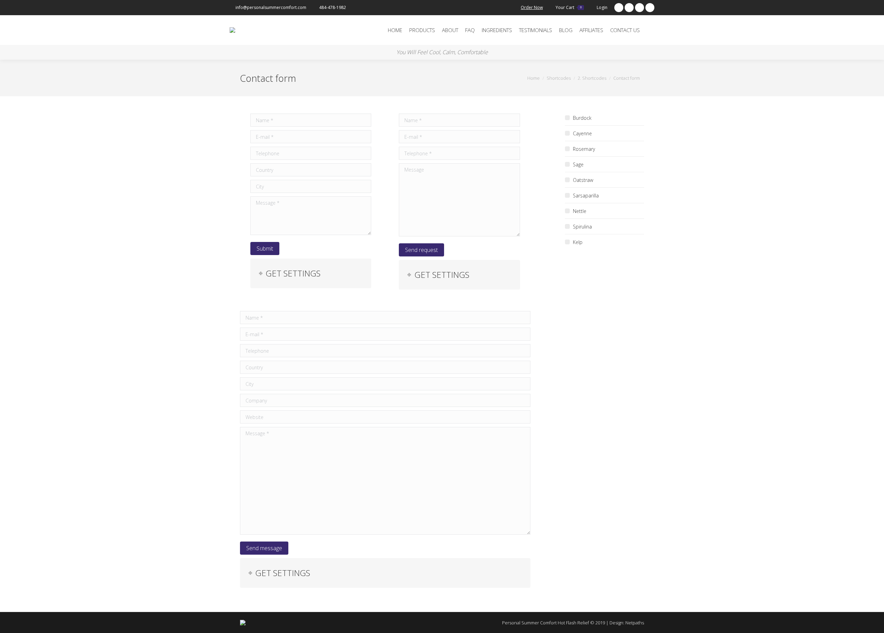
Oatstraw (583, 180)
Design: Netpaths (626, 623)
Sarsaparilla (586, 195)
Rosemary (584, 149)
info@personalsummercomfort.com (271, 7)
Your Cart (569, 7)
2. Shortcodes (592, 78)
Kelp (578, 242)
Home (533, 78)
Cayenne (582, 133)
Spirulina (582, 226)
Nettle (579, 211)
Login (602, 7)
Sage (578, 164)
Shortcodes (559, 78)
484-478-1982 (332, 7)
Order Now (532, 7)
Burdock (582, 118)
